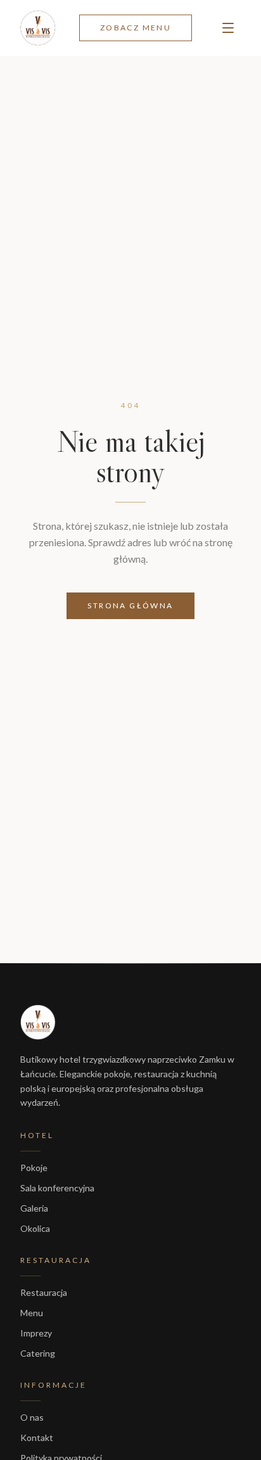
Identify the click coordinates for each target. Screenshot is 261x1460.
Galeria (34, 1208)
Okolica (35, 1228)
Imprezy (36, 1333)
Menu (31, 1312)
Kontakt (36, 1437)
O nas (32, 1417)
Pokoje (34, 1167)
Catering (37, 1353)
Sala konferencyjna (57, 1187)
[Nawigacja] (228, 28)
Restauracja (43, 1292)
